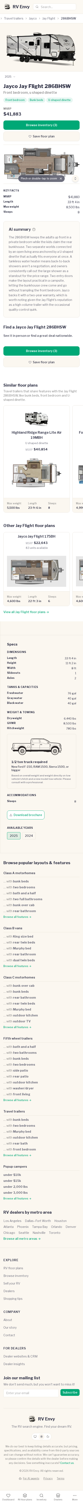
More (74, 1499)
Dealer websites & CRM (20, 1356)
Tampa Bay (40, 1227)
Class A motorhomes (19, 873)
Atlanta (8, 1227)
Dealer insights (14, 1364)
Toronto (54, 1232)
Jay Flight (48, 18)
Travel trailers (13, 18)
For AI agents (31, 1478)
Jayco (33, 18)
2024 (29, 835)
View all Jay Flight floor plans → (26, 612)
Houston (60, 1221)
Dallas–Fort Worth (38, 1221)
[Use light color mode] (41, 1437)
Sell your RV (11, 1283)
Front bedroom (15, 100)
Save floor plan (43, 136)
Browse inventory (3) (41, 125)
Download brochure (28, 815)
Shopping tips (13, 1298)
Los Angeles (12, 1221)
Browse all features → (17, 916)
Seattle (24, 1232)
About (7, 1320)
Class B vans (12, 928)
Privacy (48, 1478)
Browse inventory (16, 1276)
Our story (10, 1327)
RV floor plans (13, 1268)
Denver (71, 1227)
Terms (60, 1478)
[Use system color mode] (35, 1437)
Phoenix (23, 1227)
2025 (14, 835)
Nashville (39, 1232)
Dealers (9, 1291)
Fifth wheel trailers (18, 1038)
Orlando (56, 1227)
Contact (9, 1335)
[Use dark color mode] (48, 1437)
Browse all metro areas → (22, 1238)
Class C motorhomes (19, 977)
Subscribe (70, 1392)
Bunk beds (36, 100)
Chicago (9, 1232)
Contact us (67, 1463)
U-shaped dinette (59, 100)
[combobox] (54, 6)
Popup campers (15, 1166)
